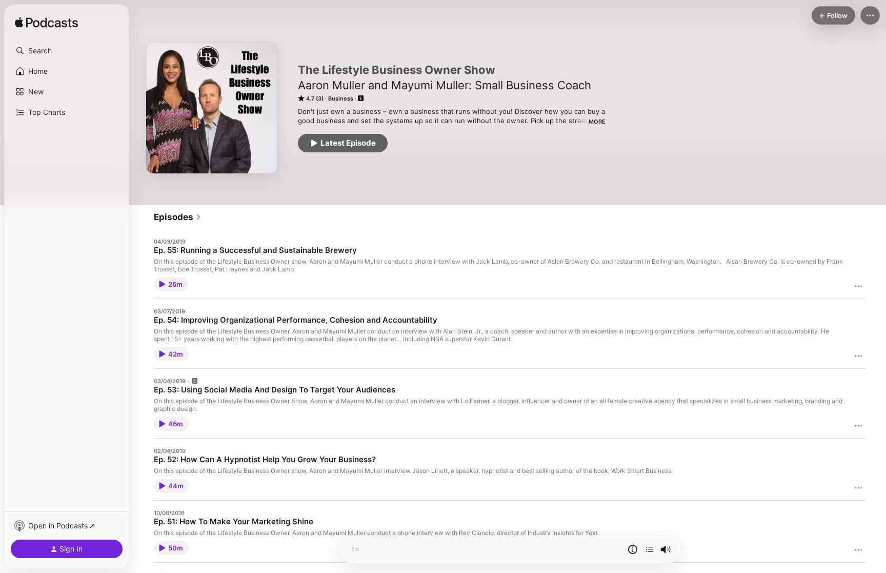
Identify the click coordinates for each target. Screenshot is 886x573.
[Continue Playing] (649, 549)
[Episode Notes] (633, 549)
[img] (46, 23)
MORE (597, 121)
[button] (66, 51)
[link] (178, 217)
